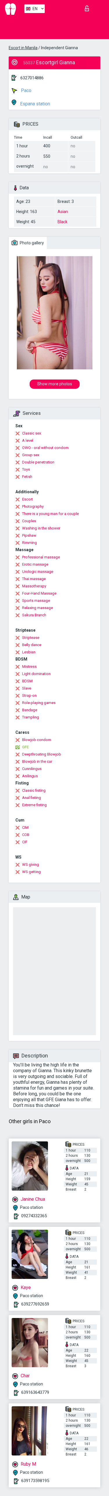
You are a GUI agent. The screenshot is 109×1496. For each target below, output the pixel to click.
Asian (63, 211)
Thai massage (34, 579)
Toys (26, 469)
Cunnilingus (32, 769)
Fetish (27, 476)
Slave (26, 688)
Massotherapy (34, 586)
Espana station (34, 104)
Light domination (36, 674)
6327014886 (32, 77)
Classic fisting (34, 790)
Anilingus (30, 776)
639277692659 (35, 1304)
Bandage (29, 710)
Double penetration (38, 462)
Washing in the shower (41, 528)
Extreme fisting (34, 805)
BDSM (27, 681)
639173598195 (35, 1480)
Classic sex (31, 433)
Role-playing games (39, 703)
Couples (29, 521)
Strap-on (29, 695)
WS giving (30, 864)
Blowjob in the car (37, 761)
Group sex (30, 455)
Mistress (29, 666)
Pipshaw (29, 535)
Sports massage (36, 600)
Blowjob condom (36, 740)
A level (27, 440)
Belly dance (31, 645)
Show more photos (54, 384)
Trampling (30, 717)
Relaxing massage (37, 608)
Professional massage (41, 557)
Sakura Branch (34, 615)
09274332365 (34, 1215)
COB (25, 835)
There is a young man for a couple (50, 514)
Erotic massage (35, 564)
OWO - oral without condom (45, 448)
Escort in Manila (23, 47)
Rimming (29, 542)
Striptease (30, 637)
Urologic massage (37, 571)
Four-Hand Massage (39, 593)
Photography (33, 506)
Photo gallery (31, 243)
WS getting (31, 872)
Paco (25, 90)
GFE (25, 747)
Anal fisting (31, 797)
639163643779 (35, 1392)
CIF (24, 842)
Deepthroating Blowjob (41, 754)
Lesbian (28, 652)
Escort (27, 499)
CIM (25, 827)
